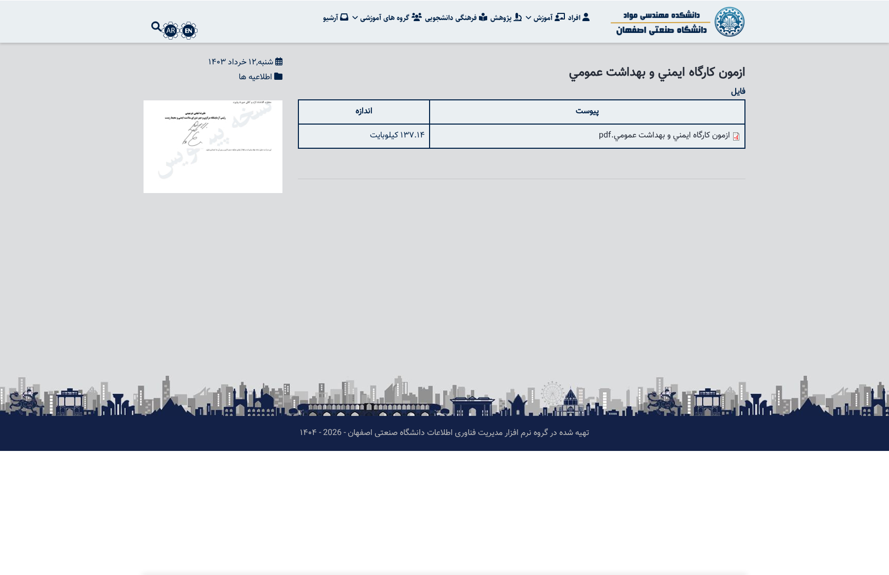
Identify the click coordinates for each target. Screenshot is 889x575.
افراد (575, 18)
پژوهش (501, 18)
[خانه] (676, 22)
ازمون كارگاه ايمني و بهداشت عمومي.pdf (664, 135)
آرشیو (331, 18)
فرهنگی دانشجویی (452, 18)
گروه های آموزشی (385, 18)
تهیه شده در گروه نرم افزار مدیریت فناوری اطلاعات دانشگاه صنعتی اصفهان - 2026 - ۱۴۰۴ (444, 433)
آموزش (543, 18)
